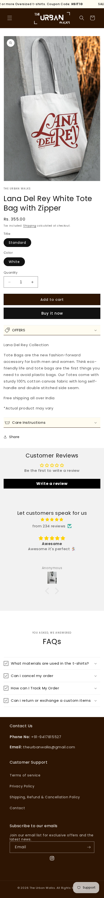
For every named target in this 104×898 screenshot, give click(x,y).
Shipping (29, 226)
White (14, 261)
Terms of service (25, 775)
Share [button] (14, 436)
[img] (52, 519)
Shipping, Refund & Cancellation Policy (45, 797)
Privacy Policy (22, 786)
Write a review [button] (51, 483)
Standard (17, 242)
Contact (17, 808)
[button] (9, 18)
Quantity (10, 272)
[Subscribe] (88, 847)
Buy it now (52, 313)
